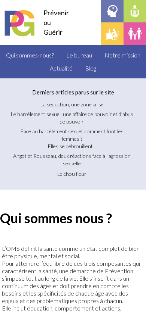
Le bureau (79, 55)
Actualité (61, 68)
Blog (90, 68)
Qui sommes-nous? (30, 55)
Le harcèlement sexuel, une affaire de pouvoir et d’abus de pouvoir (72, 118)
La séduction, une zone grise (72, 104)
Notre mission (122, 55)
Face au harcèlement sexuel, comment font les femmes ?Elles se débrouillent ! (72, 138)
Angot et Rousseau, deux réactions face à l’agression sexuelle (72, 159)
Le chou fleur (71, 174)
